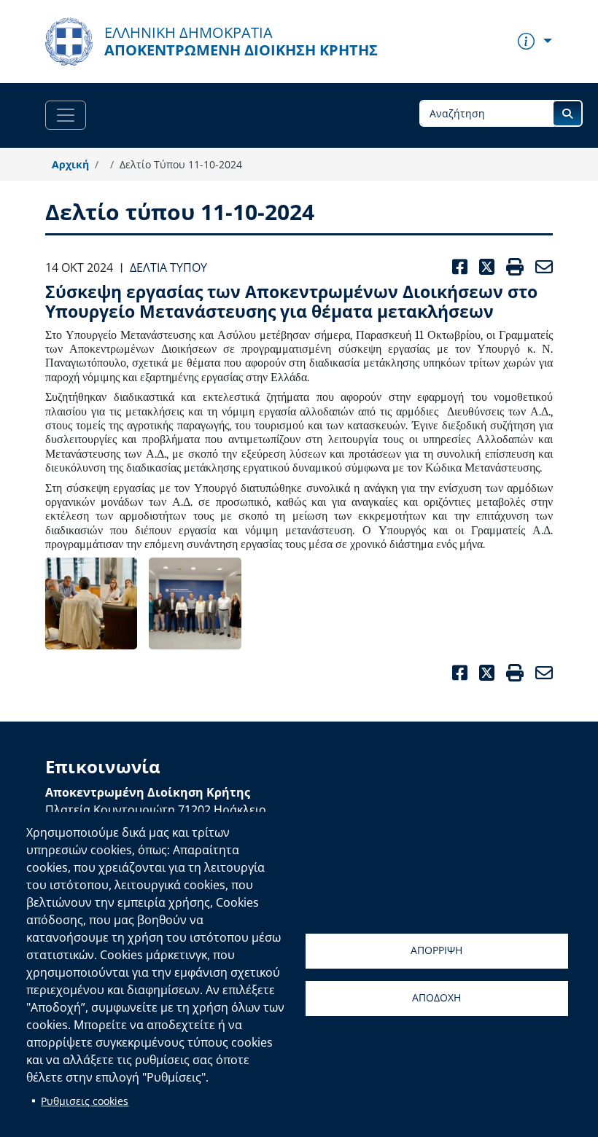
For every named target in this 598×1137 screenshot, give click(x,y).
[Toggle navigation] (65, 115)
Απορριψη (436, 950)
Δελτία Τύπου (168, 267)
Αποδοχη (436, 997)
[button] (91, 603)
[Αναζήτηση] (567, 113)
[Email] (541, 673)
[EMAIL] (541, 267)
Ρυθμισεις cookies (84, 1101)
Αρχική (70, 164)
